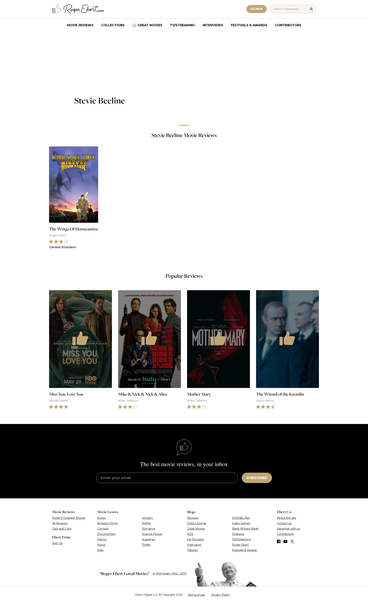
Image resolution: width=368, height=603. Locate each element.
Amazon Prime (107, 523)
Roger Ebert (240, 544)
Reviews (192, 518)
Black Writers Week (245, 528)
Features (238, 534)
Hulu (100, 550)
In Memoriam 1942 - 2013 (169, 573)
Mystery (147, 518)
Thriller (146, 544)
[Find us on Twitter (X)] (292, 541)
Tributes (192, 550)
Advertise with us (288, 528)
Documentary (106, 534)
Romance (148, 528)
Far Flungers (195, 539)
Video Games (241, 523)
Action (101, 518)
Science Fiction (152, 534)
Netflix (146, 523)
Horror (101, 544)
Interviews (213, 25)
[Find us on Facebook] (278, 541)
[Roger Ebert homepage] (78, 9)
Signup (257, 9)
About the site (286, 518)
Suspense (148, 539)
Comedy (103, 528)
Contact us (284, 523)
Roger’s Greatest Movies (68, 518)
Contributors (288, 25)
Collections (113, 25)
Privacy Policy (220, 594)
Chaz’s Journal (196, 523)
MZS (190, 534)
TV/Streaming (182, 25)
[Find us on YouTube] (285, 541)
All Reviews (59, 523)
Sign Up (57, 543)
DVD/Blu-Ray (241, 518)
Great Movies (150, 25)
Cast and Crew (61, 528)
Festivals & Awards (249, 25)
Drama (101, 539)
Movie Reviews (80, 25)
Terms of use (196, 594)
